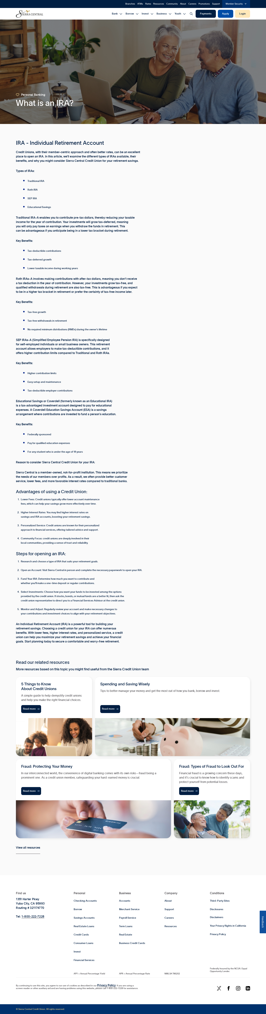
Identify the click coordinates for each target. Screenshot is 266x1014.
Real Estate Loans (84, 926)
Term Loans (125, 926)
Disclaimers (216, 917)
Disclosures (216, 909)
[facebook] (228, 988)
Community (172, 4)
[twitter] (219, 988)
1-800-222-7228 (33, 916)
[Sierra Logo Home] (29, 14)
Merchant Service (129, 909)
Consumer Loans (83, 943)
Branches (130, 4)
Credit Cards (81, 934)
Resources (158, 4)
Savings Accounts (84, 918)
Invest (77, 951)
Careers (192, 4)
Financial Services (84, 960)
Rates (148, 4)
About (183, 4)
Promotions (204, 4)
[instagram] (238, 988)
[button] (236, 4)
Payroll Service (127, 918)
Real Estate (125, 934)
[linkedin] (248, 988)
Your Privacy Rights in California (228, 926)
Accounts (124, 901)
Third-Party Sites (220, 901)
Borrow (78, 909)
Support (216, 4)
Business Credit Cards (132, 943)
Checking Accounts (85, 901)
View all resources (28, 847)
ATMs (140, 4)
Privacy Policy (218, 934)
